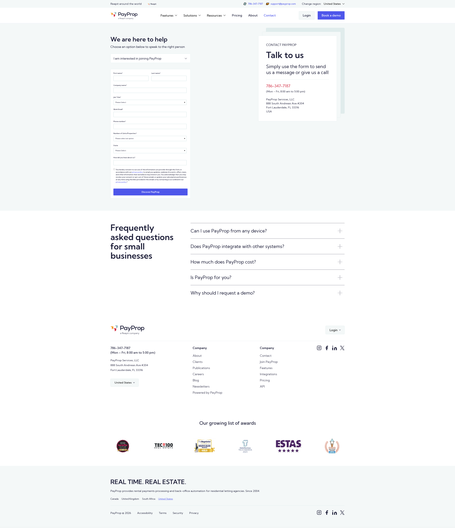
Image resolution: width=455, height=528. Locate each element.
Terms (162, 513)
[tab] (150, 58)
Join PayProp (269, 362)
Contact (270, 15)
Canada (114, 498)
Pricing (237, 15)
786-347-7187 (120, 348)
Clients (197, 362)
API (262, 386)
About (253, 15)
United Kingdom (130, 498)
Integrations (268, 374)
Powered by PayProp (207, 393)
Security (178, 513)
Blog (196, 380)
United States (165, 498)
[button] (334, 3)
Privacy (194, 513)
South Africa (148, 498)
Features (266, 368)
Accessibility (145, 513)
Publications (201, 368)
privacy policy (137, 172)
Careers (198, 374)
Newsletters (201, 386)
